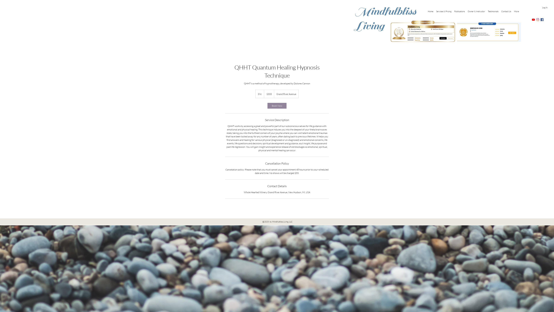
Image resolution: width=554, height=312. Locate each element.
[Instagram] (537, 19)
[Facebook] (542, 19)
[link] (277, 106)
